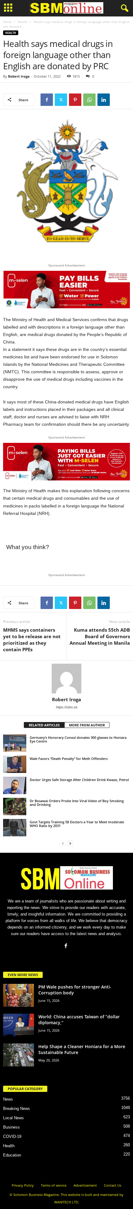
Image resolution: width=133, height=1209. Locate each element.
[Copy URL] (118, 99)
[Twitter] (61, 99)
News (8, 1099)
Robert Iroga (19, 76)
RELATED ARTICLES (44, 725)
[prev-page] (63, 843)
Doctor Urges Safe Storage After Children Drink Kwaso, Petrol (79, 779)
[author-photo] (66, 678)
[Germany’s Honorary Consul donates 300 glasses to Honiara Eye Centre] (14, 743)
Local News (13, 1118)
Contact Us (112, 1185)
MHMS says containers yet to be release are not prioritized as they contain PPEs (32, 639)
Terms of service (53, 1185)
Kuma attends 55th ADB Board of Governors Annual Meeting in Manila (100, 636)
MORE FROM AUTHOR (87, 725)
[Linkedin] (103, 99)
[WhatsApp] (89, 99)
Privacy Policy (23, 1185)
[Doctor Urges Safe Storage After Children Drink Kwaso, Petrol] (14, 785)
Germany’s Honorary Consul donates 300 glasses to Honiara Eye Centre (78, 739)
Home (7, 22)
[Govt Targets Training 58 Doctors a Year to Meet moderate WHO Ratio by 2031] (14, 827)
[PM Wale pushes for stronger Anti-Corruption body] (18, 995)
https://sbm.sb (66, 707)
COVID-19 (12, 1136)
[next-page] (70, 843)
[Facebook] (47, 99)
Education (12, 1155)
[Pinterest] (75, 99)
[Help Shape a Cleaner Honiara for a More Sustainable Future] (18, 1055)
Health (23, 22)
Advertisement (85, 1185)
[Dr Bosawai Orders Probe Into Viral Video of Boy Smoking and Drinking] (14, 806)
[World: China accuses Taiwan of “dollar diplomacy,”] (18, 1025)
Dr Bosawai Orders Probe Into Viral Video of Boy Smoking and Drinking (77, 802)
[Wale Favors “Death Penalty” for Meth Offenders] (14, 764)
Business (11, 1127)
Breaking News (16, 1108)
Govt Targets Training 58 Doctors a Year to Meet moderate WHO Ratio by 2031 (77, 824)
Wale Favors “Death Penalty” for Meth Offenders (69, 758)
